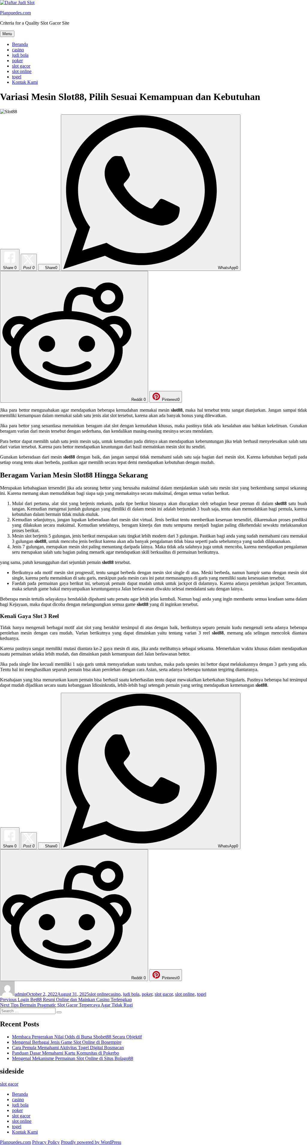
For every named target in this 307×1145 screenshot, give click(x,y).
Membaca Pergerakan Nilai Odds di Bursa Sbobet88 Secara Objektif (77, 1036)
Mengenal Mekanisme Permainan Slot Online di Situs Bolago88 (72, 1058)
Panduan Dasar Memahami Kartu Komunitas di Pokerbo (65, 1053)
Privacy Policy (46, 1142)
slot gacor (21, 65)
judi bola (20, 55)
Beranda (20, 44)
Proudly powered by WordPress (91, 1142)
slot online (21, 71)
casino (18, 49)
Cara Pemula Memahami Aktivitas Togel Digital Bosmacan (68, 1047)
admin (20, 994)
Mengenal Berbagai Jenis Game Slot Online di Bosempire (66, 1042)
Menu (7, 34)
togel (16, 76)
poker (17, 60)
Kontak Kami (25, 82)
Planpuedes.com (15, 12)
